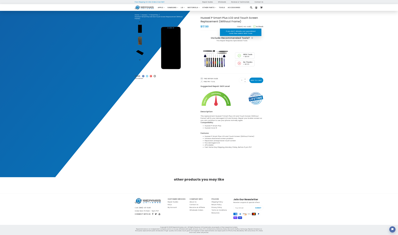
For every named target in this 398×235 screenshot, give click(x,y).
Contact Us (259, 2)
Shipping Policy (217, 202)
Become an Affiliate (197, 207)
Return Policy (217, 205)
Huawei (144, 15)
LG (182, 7)
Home (137, 15)
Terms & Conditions (219, 210)
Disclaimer (139, 78)
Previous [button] (140, 60)
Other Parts (208, 7)
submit (258, 208)
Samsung (172, 7)
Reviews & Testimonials (240, 2)
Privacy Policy (217, 207)
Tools (222, 7)
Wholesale (222, 2)
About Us (193, 202)
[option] (140, 29)
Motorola (193, 7)
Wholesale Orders (196, 210)
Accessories (234, 7)
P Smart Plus (153, 15)
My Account (172, 207)
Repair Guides (207, 2)
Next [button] (140, 22)
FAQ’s (170, 205)
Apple (161, 7)
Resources (216, 213)
